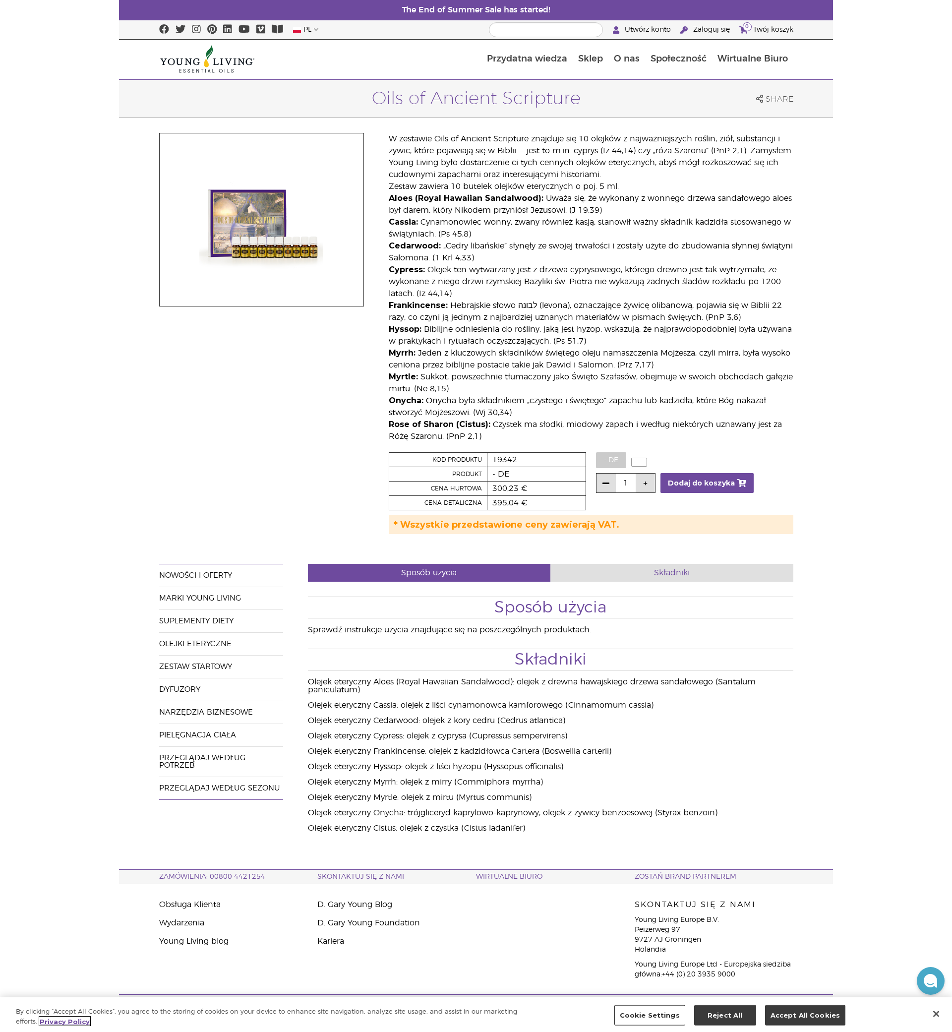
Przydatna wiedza (527, 59)
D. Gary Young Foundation (368, 923)
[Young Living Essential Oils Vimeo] (260, 29)
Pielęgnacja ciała (197, 735)
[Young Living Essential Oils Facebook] (164, 29)
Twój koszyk (769, 28)
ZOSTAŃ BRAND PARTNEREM (685, 876)
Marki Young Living (200, 598)
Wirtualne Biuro (752, 59)
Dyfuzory (179, 689)
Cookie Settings (650, 1015)
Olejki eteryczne (195, 644)
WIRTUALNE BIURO (509, 876)
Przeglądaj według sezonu (219, 788)
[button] (931, 981)
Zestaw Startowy (195, 666)
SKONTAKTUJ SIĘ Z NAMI (360, 876)
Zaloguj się (711, 29)
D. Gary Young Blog (354, 905)
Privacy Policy (65, 1021)
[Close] (936, 1014)
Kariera (330, 941)
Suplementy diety (196, 621)
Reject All (725, 1015)
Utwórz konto (648, 29)
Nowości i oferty (195, 575)
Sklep (590, 59)
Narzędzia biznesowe (206, 712)
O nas (627, 59)
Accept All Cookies (805, 1015)
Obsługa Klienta (190, 905)
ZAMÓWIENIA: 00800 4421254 (212, 876)
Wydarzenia (181, 923)
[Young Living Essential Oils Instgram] (196, 29)
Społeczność (679, 59)
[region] (476, 1014)
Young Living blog (194, 941)
